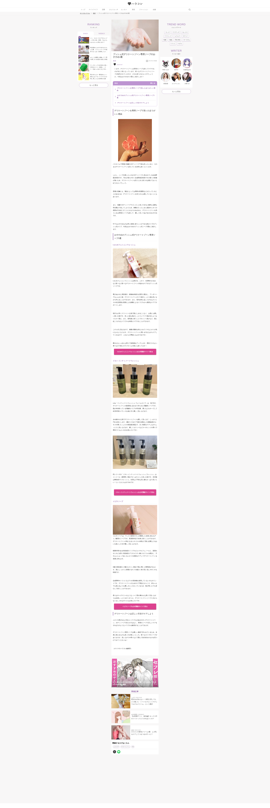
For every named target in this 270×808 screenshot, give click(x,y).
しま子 (133, 697)
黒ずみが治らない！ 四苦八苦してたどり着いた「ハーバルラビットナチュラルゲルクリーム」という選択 (144, 702)
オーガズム (186, 40)
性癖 (164, 40)
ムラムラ (177, 36)
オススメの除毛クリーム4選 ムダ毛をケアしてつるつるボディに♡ (144, 733)
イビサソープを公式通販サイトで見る (135, 606)
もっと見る (93, 85)
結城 (132, 730)
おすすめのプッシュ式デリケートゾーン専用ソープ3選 (136, 97)
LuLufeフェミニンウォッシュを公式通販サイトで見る (135, 351)
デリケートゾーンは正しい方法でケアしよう (133, 103)
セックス (185, 32)
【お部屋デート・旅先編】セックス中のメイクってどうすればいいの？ (144, 717)
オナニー (185, 36)
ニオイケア (116, 746)
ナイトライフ (93, 9)
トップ (83, 9)
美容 (133, 9)
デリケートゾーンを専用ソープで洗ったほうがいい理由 (136, 89)
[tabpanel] (135, 672)
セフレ (180, 43)
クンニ (172, 43)
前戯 (170, 40)
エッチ (167, 32)
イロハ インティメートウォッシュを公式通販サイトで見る (135, 492)
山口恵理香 (134, 714)
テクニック (168, 36)
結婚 (154, 9)
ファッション (143, 9)
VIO (133, 746)
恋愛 (103, 9)
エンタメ (124, 9)
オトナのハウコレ (85, 13)
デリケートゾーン (125, 746)
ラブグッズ (175, 32)
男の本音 (177, 40)
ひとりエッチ (113, 9)
